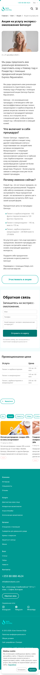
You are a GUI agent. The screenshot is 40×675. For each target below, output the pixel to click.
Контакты (6, 569)
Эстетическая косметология (12, 515)
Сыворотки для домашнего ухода (14, 531)
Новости (20, 416)
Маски (4, 544)
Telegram (19, 609)
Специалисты (7, 486)
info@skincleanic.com (11, 581)
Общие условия (8, 638)
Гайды (29, 416)
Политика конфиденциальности (14, 634)
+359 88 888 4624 (24, 3)
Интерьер (5, 482)
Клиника (5, 477)
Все (3, 416)
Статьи (4, 556)
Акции (10, 416)
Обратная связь (10, 596)
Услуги (5, 497)
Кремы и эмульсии (9, 535)
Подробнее (12, 665)
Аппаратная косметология (11, 506)
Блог (4, 551)
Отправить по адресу (20, 333)
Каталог (5, 522)
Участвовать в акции (20, 279)
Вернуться (9, 401)
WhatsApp (31, 609)
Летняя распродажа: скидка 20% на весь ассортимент (14, 438)
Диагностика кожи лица (11, 502)
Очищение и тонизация (11, 527)
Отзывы (5, 490)
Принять (32, 670)
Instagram (6, 609)
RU (34, 3)
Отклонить (22, 670)
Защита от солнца (8, 540)
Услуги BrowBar (7, 511)
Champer (19, 642)
